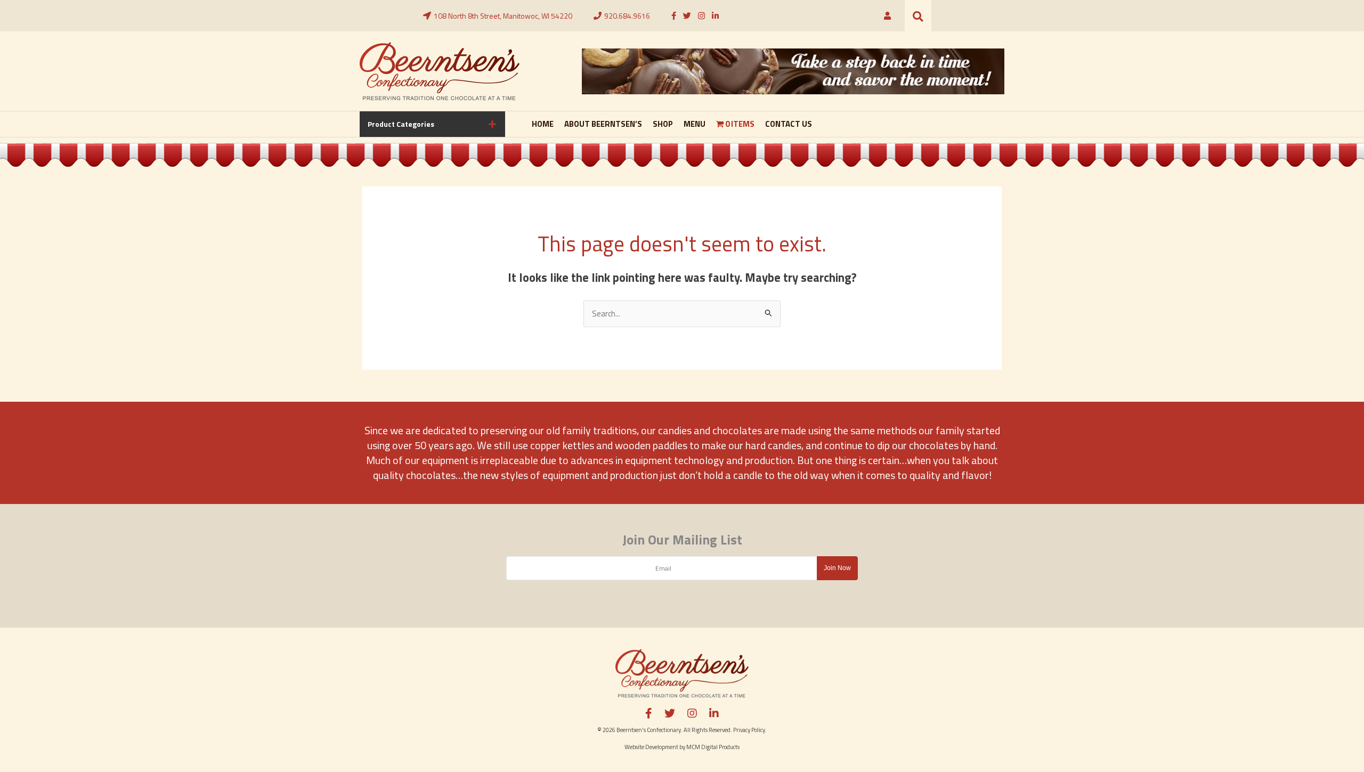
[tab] (432, 124)
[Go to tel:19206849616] (622, 16)
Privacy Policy (749, 730)
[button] (918, 15)
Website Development (651, 747)
